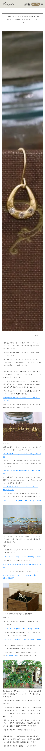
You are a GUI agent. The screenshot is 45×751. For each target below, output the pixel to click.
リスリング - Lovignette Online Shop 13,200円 (21, 628)
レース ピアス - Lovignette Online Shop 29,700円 (22, 500)
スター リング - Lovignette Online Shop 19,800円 (22, 557)
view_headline (42, 4)
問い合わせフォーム (12, 655)
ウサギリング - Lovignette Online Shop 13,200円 (22, 639)
